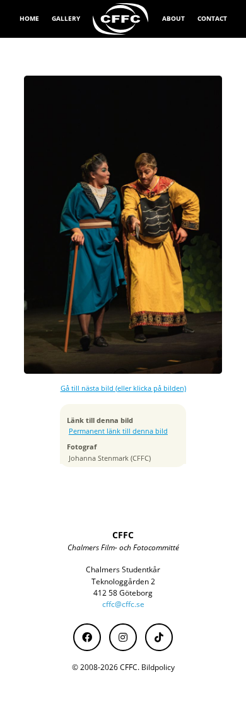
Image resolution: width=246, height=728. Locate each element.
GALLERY (66, 18)
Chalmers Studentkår (123, 569)
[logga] (121, 19)
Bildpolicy (158, 667)
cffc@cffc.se (123, 604)
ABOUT (173, 18)
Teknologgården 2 (123, 581)
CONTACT (212, 18)
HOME (29, 18)
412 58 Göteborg (123, 592)
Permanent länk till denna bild (118, 431)
